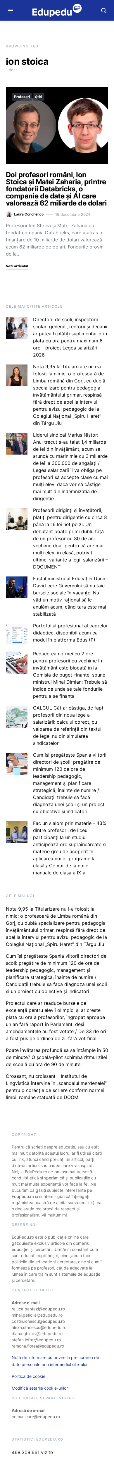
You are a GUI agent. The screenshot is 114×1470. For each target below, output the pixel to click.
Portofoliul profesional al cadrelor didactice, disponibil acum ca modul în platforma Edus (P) (70, 633)
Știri (38, 97)
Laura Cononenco (29, 214)
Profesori (22, 97)
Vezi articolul (17, 266)
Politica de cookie (28, 1376)
